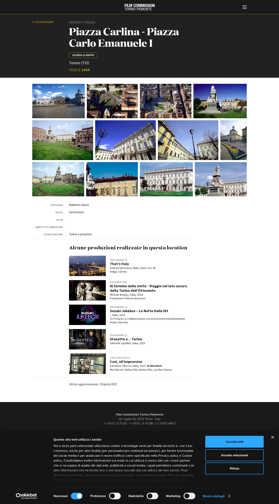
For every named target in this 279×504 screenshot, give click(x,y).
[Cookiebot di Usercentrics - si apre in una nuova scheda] (26, 496)
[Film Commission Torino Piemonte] (140, 7)
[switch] (115, 496)
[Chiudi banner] (272, 437)
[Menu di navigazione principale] (244, 8)
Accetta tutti (234, 441)
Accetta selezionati (234, 455)
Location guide (44, 21)
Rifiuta (234, 468)
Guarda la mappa (83, 55)
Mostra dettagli (214, 496)
